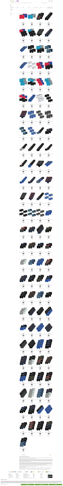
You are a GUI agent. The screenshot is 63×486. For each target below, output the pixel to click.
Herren (11, 13)
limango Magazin (10, 476)
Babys (33, 475)
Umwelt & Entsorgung (25, 476)
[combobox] (46, 2)
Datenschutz (17, 476)
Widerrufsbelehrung (18, 475)
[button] (52, 1)
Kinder (33, 476)
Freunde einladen (10, 475)
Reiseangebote (41, 477)
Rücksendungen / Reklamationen (26, 475)
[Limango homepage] (12, 1)
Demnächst (41, 475)
